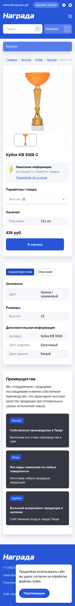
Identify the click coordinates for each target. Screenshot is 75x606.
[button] (9, 140)
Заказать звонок (46, 4)
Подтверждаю (34, 593)
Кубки (39, 59)
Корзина (57, 29)
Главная (11, 59)
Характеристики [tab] (20, 272)
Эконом (52, 59)
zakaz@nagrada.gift (15, 4)
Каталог (26, 59)
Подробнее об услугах (31, 177)
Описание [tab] (45, 272)
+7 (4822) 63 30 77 (15, 567)
